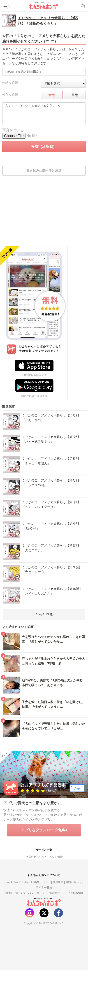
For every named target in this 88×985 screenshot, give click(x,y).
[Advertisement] (44, 214)
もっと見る (44, 614)
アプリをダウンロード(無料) (44, 830)
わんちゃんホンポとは (18, 882)
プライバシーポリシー (33, 892)
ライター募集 (44, 887)
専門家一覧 (11, 892)
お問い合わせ (73, 882)
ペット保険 (56, 856)
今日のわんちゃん (36, 856)
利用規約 (58, 882)
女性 (52, 95)
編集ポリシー (42, 882)
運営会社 (54, 892)
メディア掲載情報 (73, 892)
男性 (75, 95)
